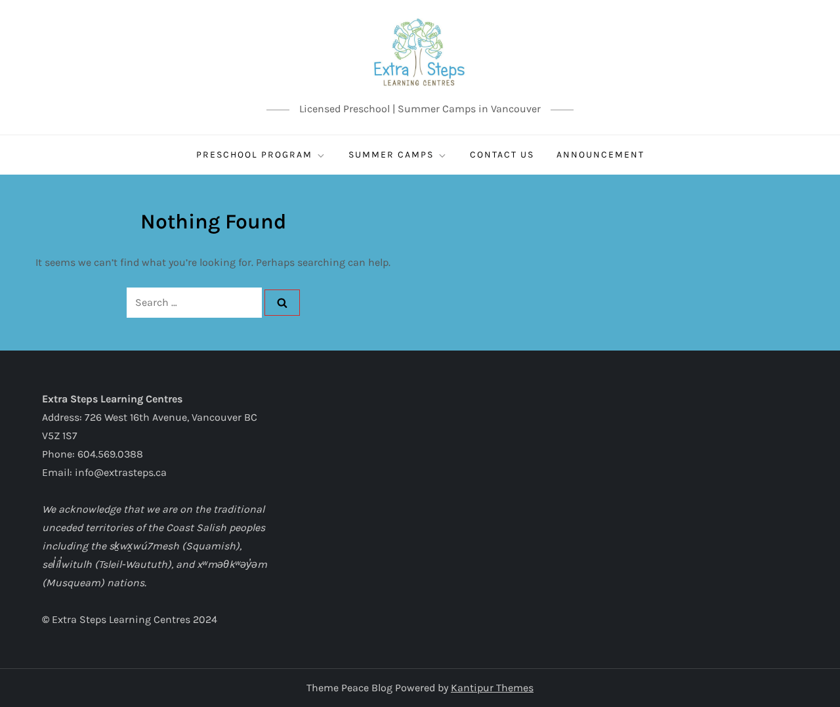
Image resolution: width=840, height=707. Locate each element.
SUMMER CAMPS (391, 154)
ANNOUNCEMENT (600, 154)
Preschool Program (254, 154)
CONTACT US (502, 154)
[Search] (282, 302)
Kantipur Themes (492, 687)
